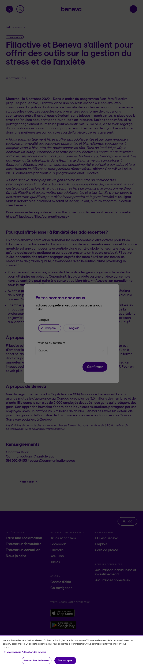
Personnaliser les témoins (37, 660)
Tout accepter (65, 660)
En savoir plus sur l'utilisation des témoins (25, 652)
